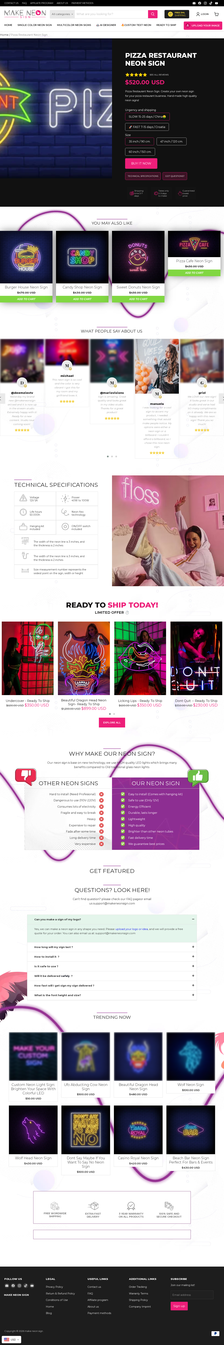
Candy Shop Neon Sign (82, 287)
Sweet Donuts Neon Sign (138, 287)
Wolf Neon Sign (190, 1085)
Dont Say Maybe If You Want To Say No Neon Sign (86, 1162)
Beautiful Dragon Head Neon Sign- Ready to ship (84, 702)
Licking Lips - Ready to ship (140, 701)
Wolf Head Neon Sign (33, 1158)
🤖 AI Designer (106, 25)
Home (8, 25)
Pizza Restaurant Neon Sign (161, 59)
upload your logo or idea (131, 929)
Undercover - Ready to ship (28, 701)
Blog (49, 1313)
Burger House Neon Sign (26, 287)
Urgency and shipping (140, 110)
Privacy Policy (54, 1286)
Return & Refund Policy (60, 1293)
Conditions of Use (57, 1300)
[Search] (153, 14)
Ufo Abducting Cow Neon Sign (86, 1087)
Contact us (11, 3)
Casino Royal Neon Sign (138, 1158)
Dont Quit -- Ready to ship (196, 701)
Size (128, 135)
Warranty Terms (138, 1293)
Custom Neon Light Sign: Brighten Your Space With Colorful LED (33, 1089)
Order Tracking (138, 1286)
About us (62, 3)
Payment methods (82, 3)
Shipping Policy (138, 1300)
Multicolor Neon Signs (74, 25)
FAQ (24, 3)
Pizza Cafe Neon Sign (194, 261)
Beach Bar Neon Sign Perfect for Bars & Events (191, 1160)
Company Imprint (140, 1306)
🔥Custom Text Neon (136, 25)
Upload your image (206, 25)
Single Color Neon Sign (35, 25)
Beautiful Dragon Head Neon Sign (138, 1087)
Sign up (179, 1306)
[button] (108, 456)
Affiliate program (41, 3)
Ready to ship (166, 25)
